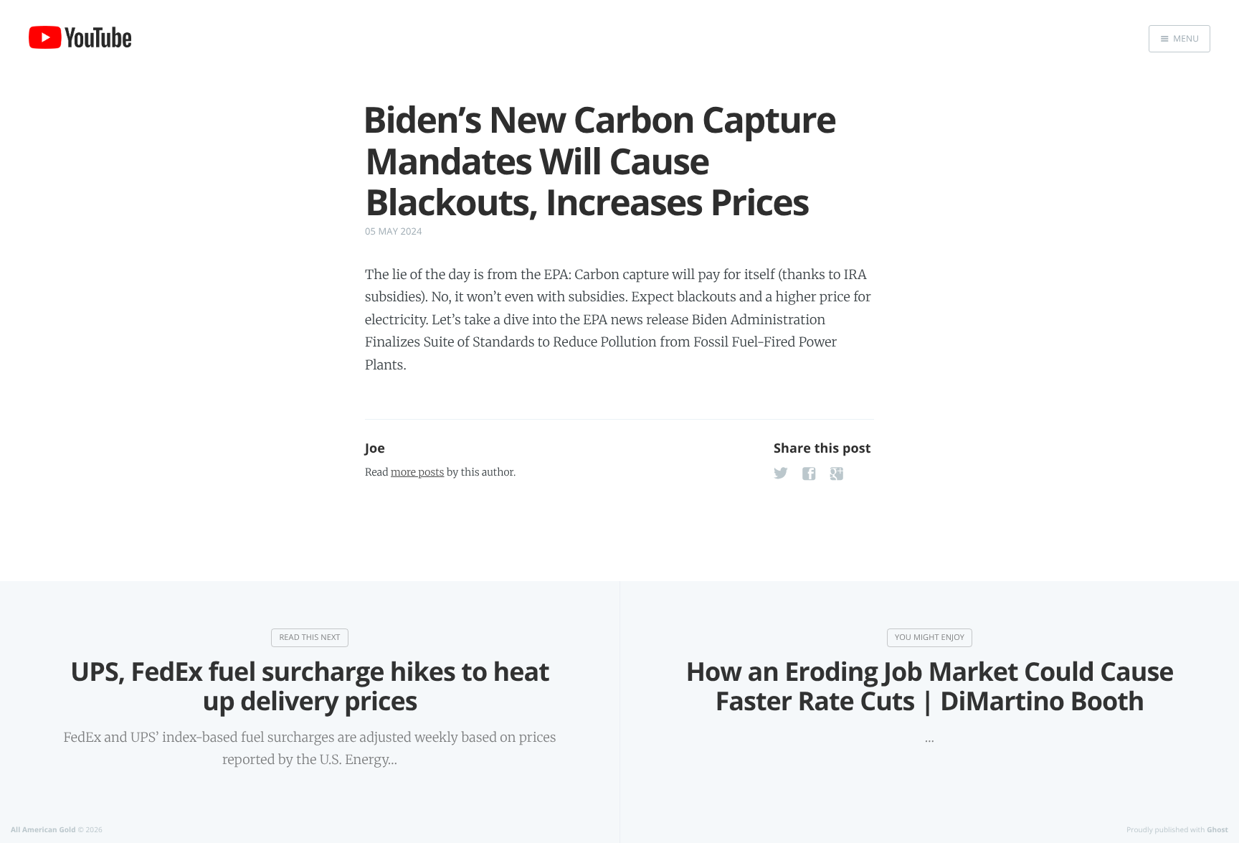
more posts (417, 472)
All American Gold (43, 829)
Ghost (1217, 829)
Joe (375, 448)
